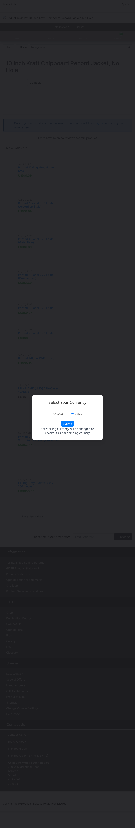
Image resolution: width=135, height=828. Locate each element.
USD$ (78, 414)
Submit (67, 424)
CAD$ (60, 414)
